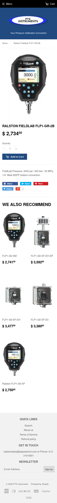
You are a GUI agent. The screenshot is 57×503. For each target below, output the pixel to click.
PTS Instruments (20, 483)
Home (4, 43)
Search (28, 425)
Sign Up (49, 469)
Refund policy (28, 439)
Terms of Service (29, 434)
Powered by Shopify (40, 483)
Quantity (6, 143)
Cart (52, 4)
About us (28, 430)
